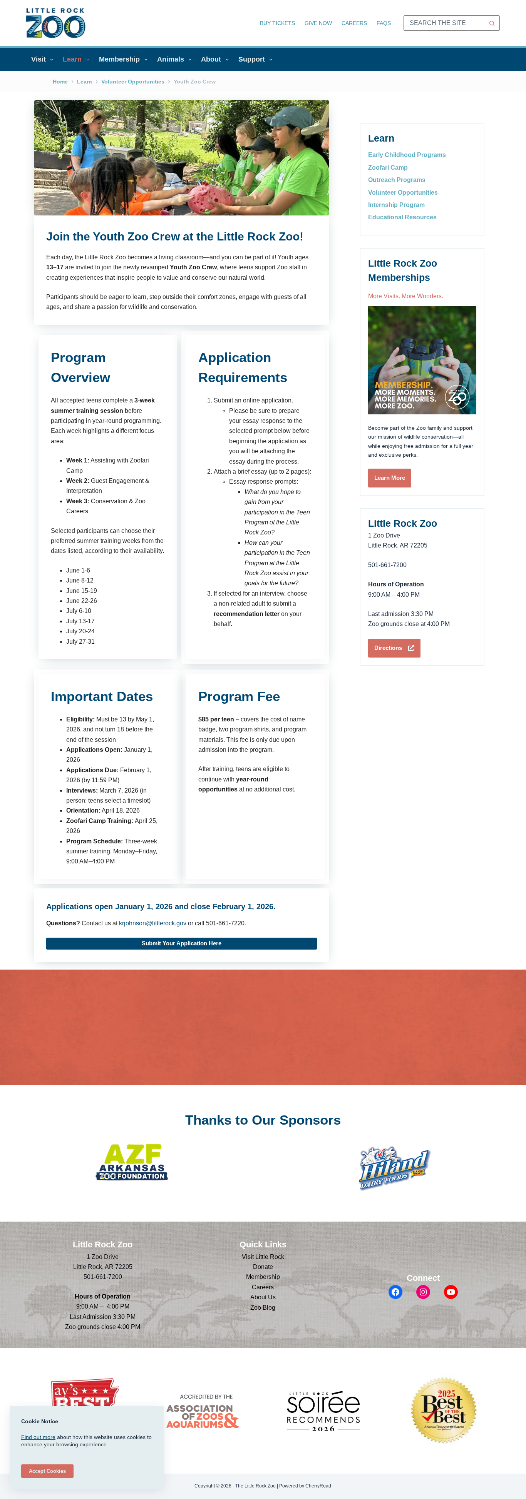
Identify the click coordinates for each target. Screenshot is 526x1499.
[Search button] (492, 23)
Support (251, 59)
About (211, 59)
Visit (38, 59)
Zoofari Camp (388, 167)
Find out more (38, 1437)
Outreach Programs (396, 180)
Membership (119, 59)
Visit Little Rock (263, 1257)
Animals (170, 59)
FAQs (384, 23)
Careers (354, 23)
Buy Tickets (277, 23)
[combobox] (444, 23)
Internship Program (396, 205)
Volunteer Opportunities (403, 192)
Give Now (318, 23)
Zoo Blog (262, 1307)
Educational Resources (402, 217)
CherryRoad (318, 1486)
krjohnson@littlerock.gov (152, 923)
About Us (263, 1297)
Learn (72, 59)
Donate (263, 1267)
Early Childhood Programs (407, 155)
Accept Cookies (47, 1471)
